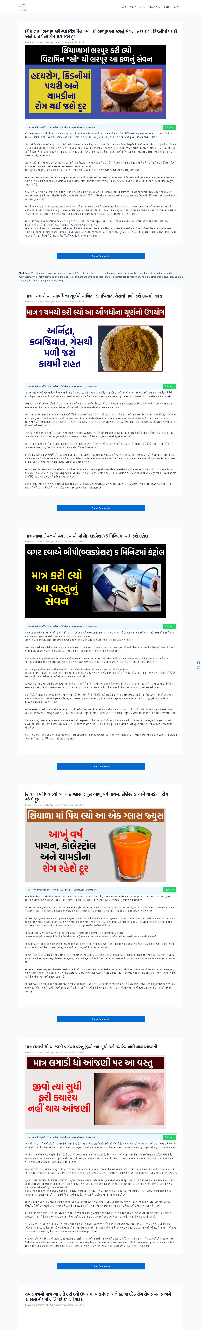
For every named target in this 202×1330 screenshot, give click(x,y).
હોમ (124, 6)
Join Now (169, 127)
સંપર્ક (176, 6)
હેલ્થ (142, 6)
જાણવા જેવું (154, 6)
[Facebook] (198, 662)
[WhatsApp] (198, 667)
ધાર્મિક (133, 6)
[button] (180, 7)
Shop (166, 6)
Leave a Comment (34, 42)
